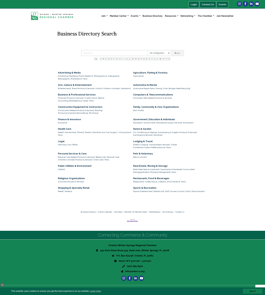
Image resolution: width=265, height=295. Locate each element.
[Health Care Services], (67, 132)
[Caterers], (162, 182)
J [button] (124, 59)
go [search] (178, 53)
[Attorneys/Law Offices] (68, 144)
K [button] (127, 59)
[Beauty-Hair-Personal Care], (108, 157)
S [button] (149, 59)
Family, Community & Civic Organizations (156, 107)
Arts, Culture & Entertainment (75, 85)
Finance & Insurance (69, 119)
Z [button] (169, 59)
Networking (187, 16)
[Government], (150, 123)
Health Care (64, 129)
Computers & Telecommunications (153, 94)
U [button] (154, 59)
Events (222, 4)
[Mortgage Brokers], (141, 172)
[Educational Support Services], (169, 123)
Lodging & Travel (143, 141)
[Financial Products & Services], (71, 98)
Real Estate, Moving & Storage (150, 166)
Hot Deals (118, 212)
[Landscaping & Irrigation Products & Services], (177, 132)
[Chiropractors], (125, 132)
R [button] (146, 59)
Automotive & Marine (145, 85)
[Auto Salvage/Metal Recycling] (176, 88)
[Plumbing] (93, 113)
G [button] (116, 59)
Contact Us (208, 4)
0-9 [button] (96, 59)
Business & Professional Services (77, 94)
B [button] (103, 59)
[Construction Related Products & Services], (76, 110)
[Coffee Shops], (151, 182)
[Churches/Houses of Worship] (71, 182)
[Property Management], (160, 172)
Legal (61, 141)
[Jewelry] (68, 191)
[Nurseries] (158, 135)
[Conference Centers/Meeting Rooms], (149, 147)
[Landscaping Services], (143, 135)
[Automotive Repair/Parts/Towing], (148, 88)
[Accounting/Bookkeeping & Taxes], (73, 101)
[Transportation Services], (159, 144)
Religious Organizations (71, 178)
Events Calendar (105, 212)
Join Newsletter (225, 16)
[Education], (138, 123)
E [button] (111, 59)
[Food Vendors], (173, 182)
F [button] (114, 59)
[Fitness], (80, 132)
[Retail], (61, 191)
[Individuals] (188, 123)
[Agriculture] (138, 76)
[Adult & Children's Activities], (108, 88)
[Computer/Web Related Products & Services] (152, 98)
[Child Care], (98, 160)
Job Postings (167, 212)
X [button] (163, 59)
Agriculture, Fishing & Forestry (150, 72)
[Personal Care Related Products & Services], (76, 157)
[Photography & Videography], (107, 76)
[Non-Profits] (138, 110)
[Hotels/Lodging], (140, 144)
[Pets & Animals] (140, 157)
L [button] (129, 59)
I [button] (122, 59)
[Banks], (101, 98)
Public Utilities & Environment (75, 166)
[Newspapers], (64, 79)
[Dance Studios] (198, 191)
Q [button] (144, 59)
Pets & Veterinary (143, 153)
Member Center (118, 16)
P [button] (141, 59)
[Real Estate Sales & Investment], (146, 169)
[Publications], (76, 79)
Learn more (95, 291)
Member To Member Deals (135, 212)
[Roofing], (99, 110)
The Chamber (205, 16)
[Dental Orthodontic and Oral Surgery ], (101, 132)
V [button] (157, 59)
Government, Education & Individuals (154, 119)
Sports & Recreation (144, 188)
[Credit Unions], (91, 98)
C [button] (106, 59)
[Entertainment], (64, 88)
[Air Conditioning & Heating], (145, 132)
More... (85, 79)
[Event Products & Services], (83, 88)
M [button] (132, 59)
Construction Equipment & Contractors (80, 107)
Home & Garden (142, 129)
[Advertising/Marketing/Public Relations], (75, 76)
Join (103, 16)
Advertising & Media (69, 72)
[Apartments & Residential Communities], (178, 169)
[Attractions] (126, 88)
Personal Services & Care (72, 153)
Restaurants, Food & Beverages (151, 178)
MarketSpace (154, 212)
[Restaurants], (138, 182)
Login (194, 4)
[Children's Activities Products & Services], (75, 160)
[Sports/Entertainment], (143, 191)
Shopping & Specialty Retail (73, 188)
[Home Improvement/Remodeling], (73, 113)
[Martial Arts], (159, 191)
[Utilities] (61, 169)
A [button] (100, 59)
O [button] (138, 59)
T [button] (152, 59)
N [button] (135, 59)
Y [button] (166, 59)
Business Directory (153, 16)
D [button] (108, 59)
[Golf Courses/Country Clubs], (178, 191)
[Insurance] (62, 123)
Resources (170, 16)
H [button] (119, 59)
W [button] (160, 59)
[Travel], (174, 144)
